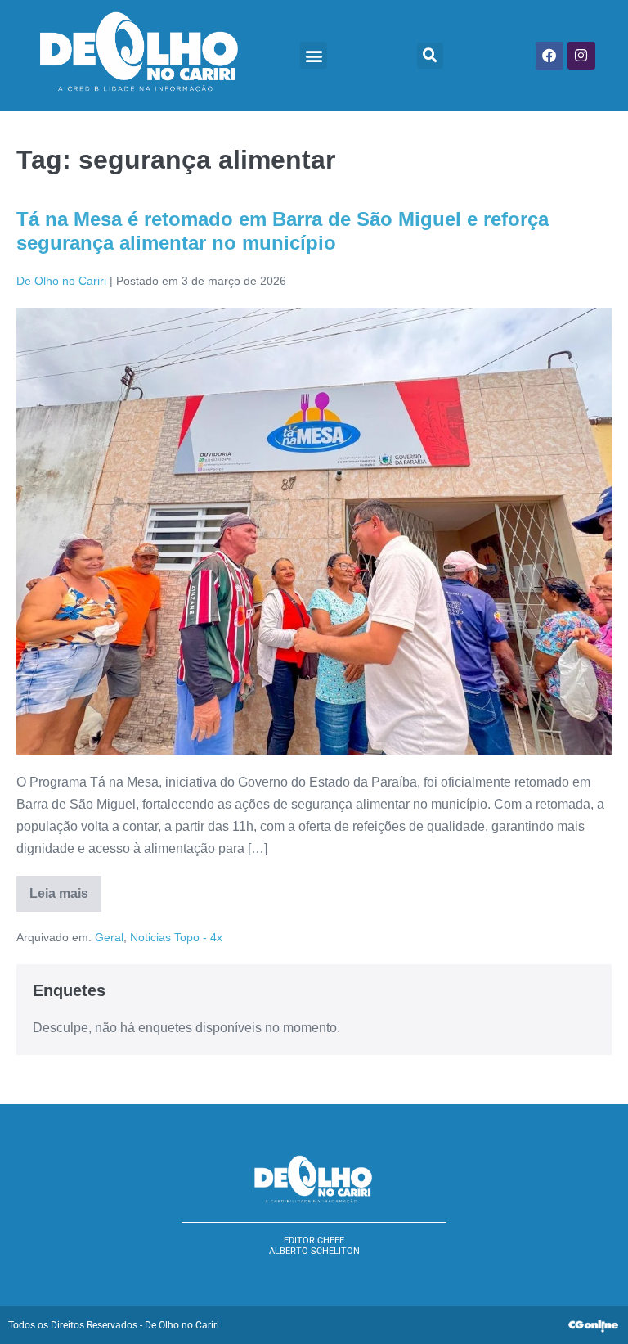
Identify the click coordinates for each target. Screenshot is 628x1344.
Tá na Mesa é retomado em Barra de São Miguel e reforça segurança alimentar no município (282, 231)
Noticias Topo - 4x (176, 937)
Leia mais (65, 888)
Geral (109, 937)
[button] (313, 55)
